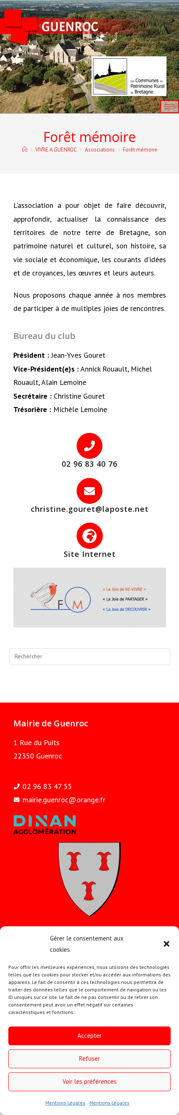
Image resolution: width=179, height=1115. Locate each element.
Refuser (89, 1058)
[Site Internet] (90, 536)
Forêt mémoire (140, 149)
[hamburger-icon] (169, 106)
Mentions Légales (65, 1103)
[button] (166, 944)
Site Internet (90, 554)
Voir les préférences (89, 1081)
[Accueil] (24, 149)
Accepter (89, 1035)
